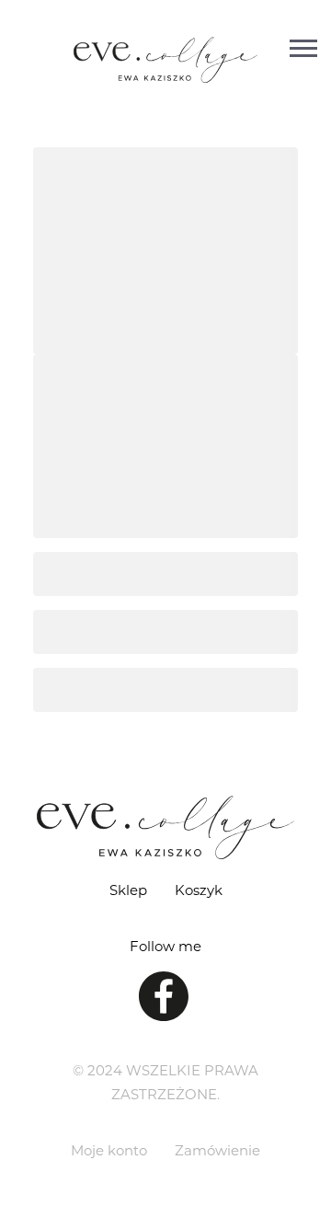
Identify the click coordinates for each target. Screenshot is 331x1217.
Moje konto (109, 1150)
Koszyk (199, 889)
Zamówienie (217, 1150)
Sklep (128, 889)
